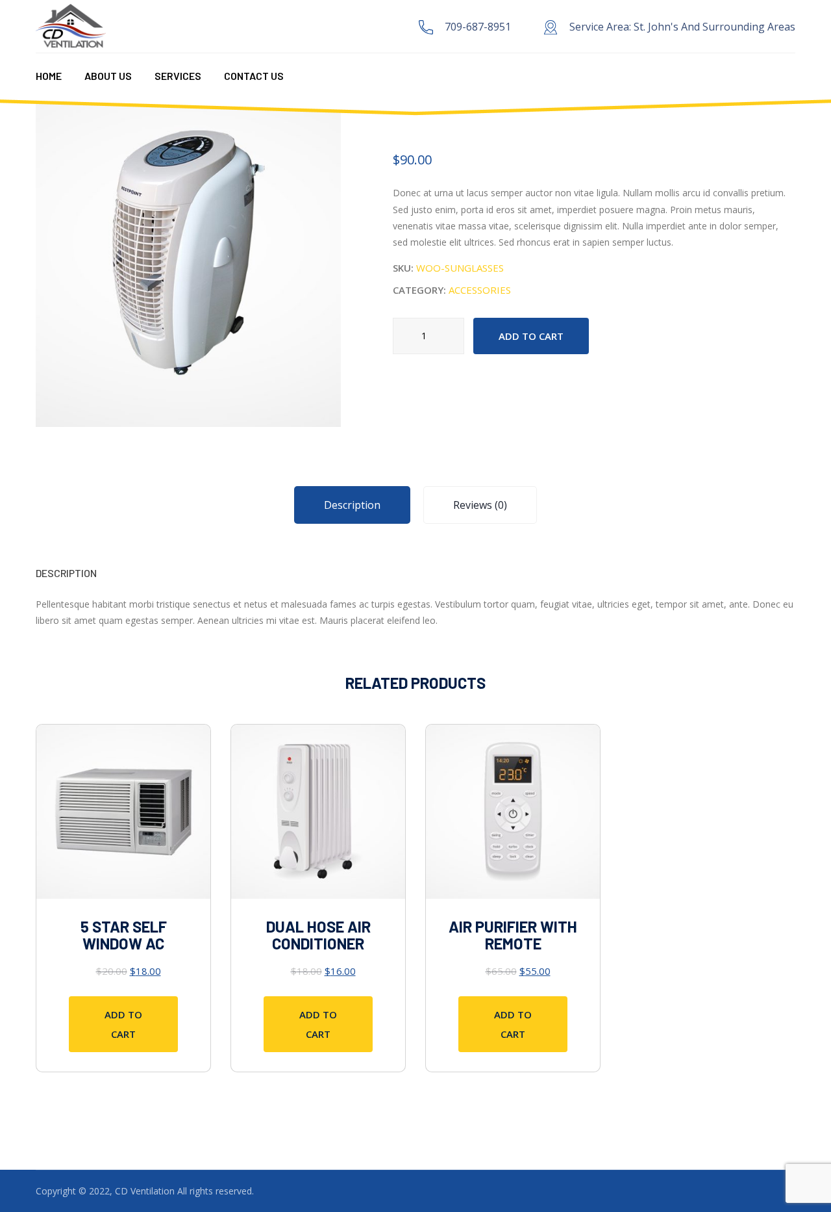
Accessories (480, 289)
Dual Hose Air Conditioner (318, 935)
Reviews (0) (480, 505)
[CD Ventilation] (71, 25)
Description (352, 505)
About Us (108, 76)
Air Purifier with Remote (513, 935)
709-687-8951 (478, 26)
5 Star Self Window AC (124, 935)
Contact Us (254, 76)
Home (49, 76)
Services (178, 76)
